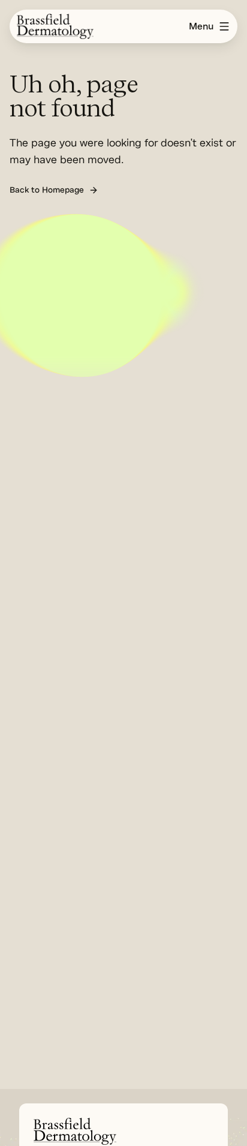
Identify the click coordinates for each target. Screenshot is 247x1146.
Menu (201, 26)
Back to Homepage (47, 190)
